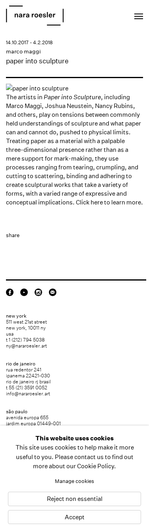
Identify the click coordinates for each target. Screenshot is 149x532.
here (97, 202)
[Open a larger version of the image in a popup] (74, 88)
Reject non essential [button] (75, 499)
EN (103, 14)
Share (12, 235)
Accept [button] (75, 517)
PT (114, 14)
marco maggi (23, 51)
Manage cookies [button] (74, 481)
